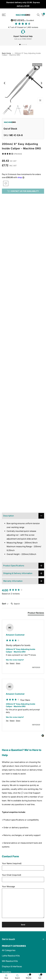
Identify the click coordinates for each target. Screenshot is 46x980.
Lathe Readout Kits (11, 955)
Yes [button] (7, 663)
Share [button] (18, 663)
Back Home (6, 53)
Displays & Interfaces (12, 966)
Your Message (8, 886)
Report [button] (12, 663)
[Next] (41, 83)
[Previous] (5, 83)
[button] (23, 154)
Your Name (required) (11, 863)
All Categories (8, 950)
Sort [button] (4, 603)
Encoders (6, 972)
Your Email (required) (11, 875)
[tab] (36, 613)
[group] (23, 590)
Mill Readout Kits (10, 961)
